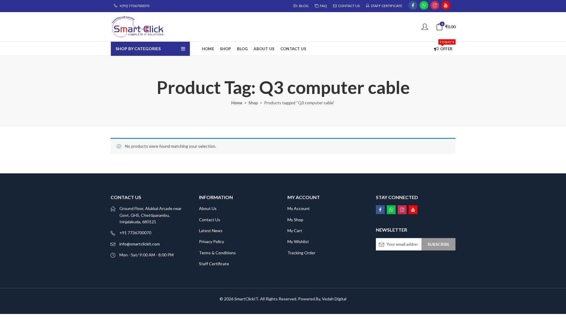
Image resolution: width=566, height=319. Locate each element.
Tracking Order (301, 252)
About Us (208, 208)
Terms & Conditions (217, 252)
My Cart (294, 230)
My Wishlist (298, 241)
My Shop (295, 219)
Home (236, 102)
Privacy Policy (211, 241)
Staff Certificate (214, 263)
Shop (253, 102)
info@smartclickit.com (139, 243)
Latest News (211, 230)
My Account (298, 208)
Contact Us (209, 219)
